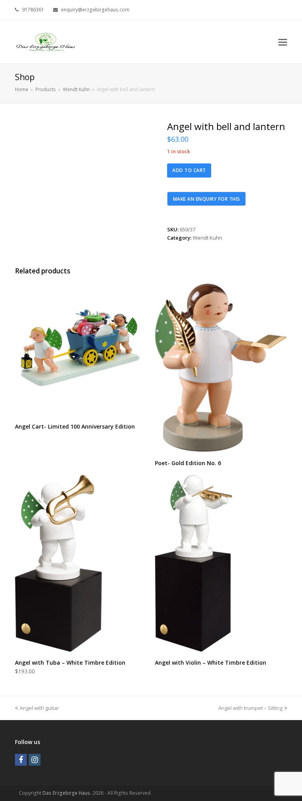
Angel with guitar (39, 707)
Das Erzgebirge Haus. (66, 793)
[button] (282, 42)
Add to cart (189, 170)
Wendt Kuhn (207, 237)
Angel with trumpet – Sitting (250, 707)
